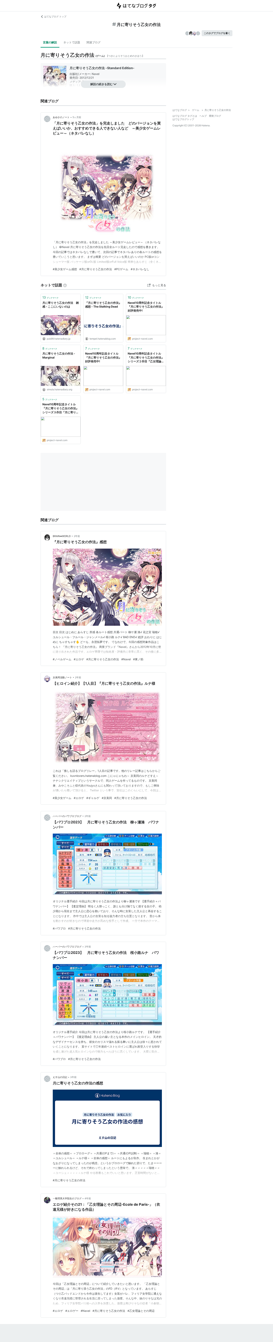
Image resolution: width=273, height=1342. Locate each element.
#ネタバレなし (140, 269)
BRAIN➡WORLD (62, 536)
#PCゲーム (121, 269)
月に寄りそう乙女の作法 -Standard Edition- (102, 68)
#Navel (126, 659)
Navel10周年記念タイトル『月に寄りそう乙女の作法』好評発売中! (146, 306)
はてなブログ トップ (55, 16)
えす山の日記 (60, 1077)
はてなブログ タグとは (184, 115)
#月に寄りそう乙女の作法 (95, 269)
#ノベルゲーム (62, 659)
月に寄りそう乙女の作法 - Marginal (58, 355)
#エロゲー (71, 1310)
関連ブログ (94, 42)
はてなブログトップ (183, 119)
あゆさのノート (61, 117)
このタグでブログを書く (217, 33)
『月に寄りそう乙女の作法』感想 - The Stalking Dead (103, 304)
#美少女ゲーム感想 (65, 269)
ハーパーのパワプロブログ (67, 816)
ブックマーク (50, 297)
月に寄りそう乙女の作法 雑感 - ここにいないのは (60, 304)
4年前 (88, 1198)
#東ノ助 (138, 659)
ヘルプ (203, 115)
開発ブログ (215, 115)
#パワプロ (59, 928)
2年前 (77, 536)
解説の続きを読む (101, 84)
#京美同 (107, 798)
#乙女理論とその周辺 (141, 1310)
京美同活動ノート (62, 677)
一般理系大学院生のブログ (67, 1198)
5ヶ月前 (77, 117)
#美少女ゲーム (62, 798)
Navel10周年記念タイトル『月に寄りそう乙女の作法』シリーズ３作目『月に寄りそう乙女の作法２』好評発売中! (60, 408)
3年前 (88, 946)
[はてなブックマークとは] (65, 285)
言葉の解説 (50, 42)
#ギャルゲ (92, 798)
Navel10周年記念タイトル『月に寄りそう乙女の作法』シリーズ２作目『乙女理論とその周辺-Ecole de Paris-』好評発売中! (146, 358)
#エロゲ (79, 659)
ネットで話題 (71, 42)
